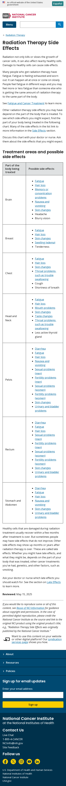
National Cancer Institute (15, 777)
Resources (12, 662)
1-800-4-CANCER (13, 739)
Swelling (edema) (45, 242)
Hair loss (40, 185)
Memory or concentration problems (43, 193)
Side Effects (39, 130)
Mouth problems (45, 308)
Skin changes (43, 210)
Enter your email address (18, 689)
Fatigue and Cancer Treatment (26, 103)
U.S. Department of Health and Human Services (27, 769)
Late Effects (54, 582)
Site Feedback (11, 747)
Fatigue (39, 181)
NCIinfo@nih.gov (13, 743)
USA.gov (7, 780)
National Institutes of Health (17, 773)
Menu (9, 24)
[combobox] (38, 24)
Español (57, 3)
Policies (10, 671)
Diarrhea (40, 348)
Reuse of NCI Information (30, 608)
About (10, 654)
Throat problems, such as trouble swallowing (45, 275)
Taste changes (44, 316)
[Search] (59, 24)
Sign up (33, 704)
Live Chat (8, 735)
